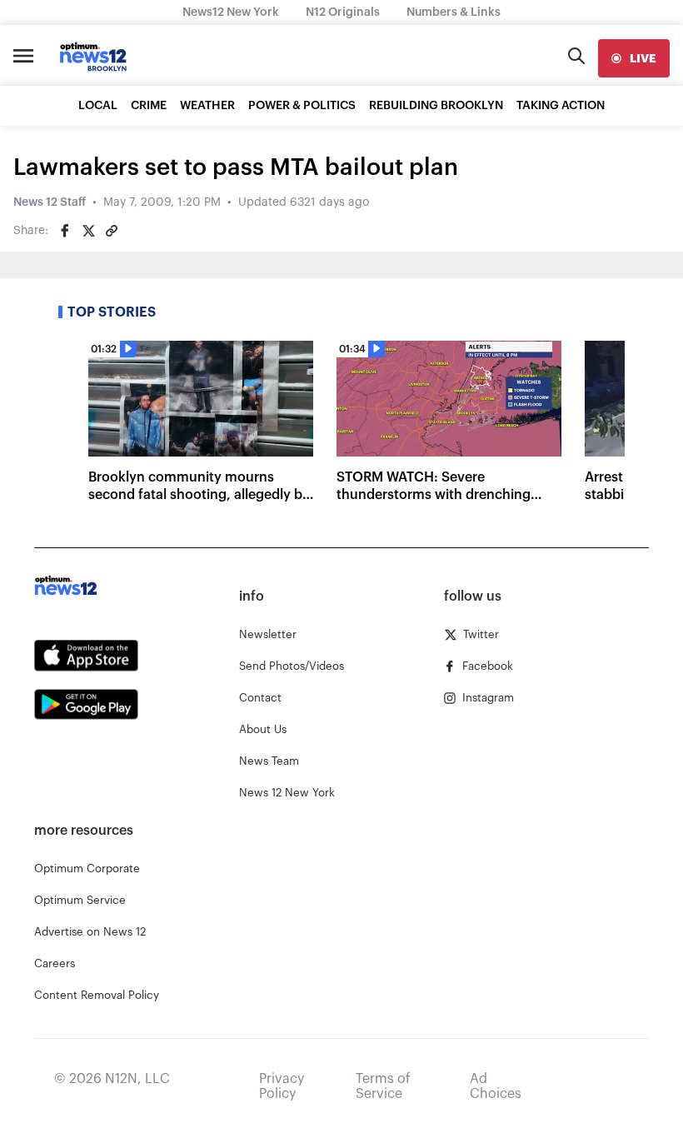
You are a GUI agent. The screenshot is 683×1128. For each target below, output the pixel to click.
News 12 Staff (49, 202)
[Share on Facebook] (65, 230)
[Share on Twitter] (88, 230)
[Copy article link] (111, 230)
